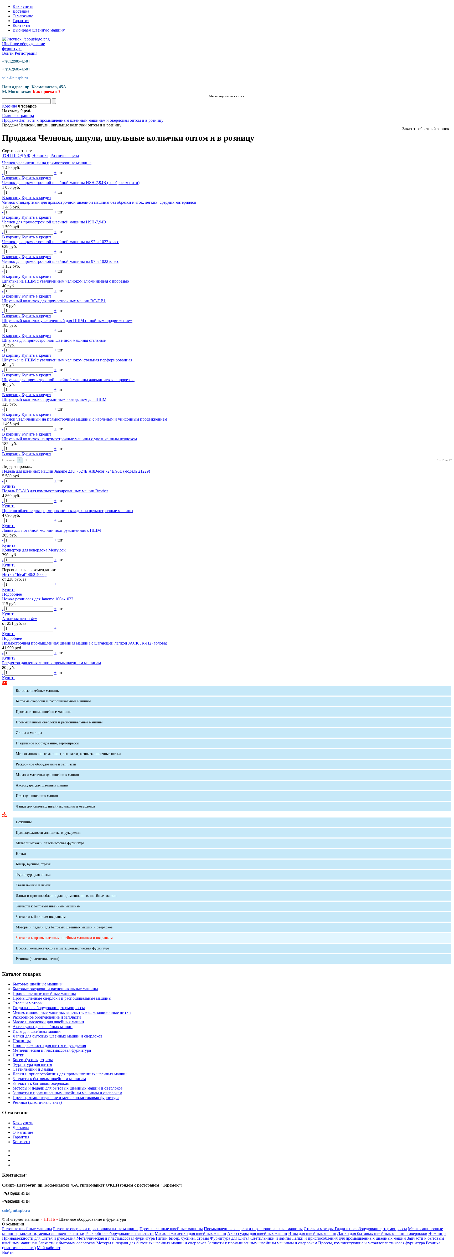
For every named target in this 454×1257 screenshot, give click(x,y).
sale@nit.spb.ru (15, 78)
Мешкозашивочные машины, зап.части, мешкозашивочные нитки (68, 754)
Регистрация (26, 53)
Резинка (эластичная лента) (37, 959)
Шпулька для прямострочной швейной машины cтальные (54, 340)
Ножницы (24, 822)
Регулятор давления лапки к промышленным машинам (51, 663)
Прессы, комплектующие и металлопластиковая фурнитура (62, 948)
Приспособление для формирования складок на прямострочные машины (67, 510)
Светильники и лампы (33, 885)
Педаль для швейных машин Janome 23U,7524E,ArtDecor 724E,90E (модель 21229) (76, 471)
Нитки (21, 854)
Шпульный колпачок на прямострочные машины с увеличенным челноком (69, 439)
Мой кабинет (48, 1247)
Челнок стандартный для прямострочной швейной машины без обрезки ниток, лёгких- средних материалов (99, 202)
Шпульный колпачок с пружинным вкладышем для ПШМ (54, 399)
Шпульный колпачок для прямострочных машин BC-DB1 (54, 301)
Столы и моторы (29, 733)
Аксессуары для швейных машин (42, 785)
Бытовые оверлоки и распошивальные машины (53, 701)
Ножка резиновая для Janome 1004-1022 (37, 599)
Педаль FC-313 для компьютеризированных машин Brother (55, 491)
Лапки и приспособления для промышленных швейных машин (66, 896)
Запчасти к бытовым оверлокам (41, 917)
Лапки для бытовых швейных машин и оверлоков (55, 806)
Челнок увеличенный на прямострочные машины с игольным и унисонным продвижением (84, 419)
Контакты (21, 25)
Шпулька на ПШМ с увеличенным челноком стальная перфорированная (67, 360)
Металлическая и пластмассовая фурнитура (50, 843)
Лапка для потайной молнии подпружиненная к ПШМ (51, 530)
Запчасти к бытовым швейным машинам (48, 906)
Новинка (40, 155)
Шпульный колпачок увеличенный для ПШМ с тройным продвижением (67, 320)
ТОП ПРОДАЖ (16, 155)
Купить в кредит (36, 178)
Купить (8, 486)
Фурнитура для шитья (33, 875)
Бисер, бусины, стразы (33, 864)
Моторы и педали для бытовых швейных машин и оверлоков (64, 927)
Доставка (21, 11)
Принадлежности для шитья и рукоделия (48, 833)
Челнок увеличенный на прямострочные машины (46, 163)
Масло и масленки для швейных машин (47, 775)
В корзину (11, 178)
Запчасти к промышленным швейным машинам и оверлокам (64, 938)
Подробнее (12, 594)
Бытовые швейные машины (37, 691)
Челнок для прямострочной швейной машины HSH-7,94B (54, 222)
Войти (8, 53)
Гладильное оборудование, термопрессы (47, 743)
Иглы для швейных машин (37, 796)
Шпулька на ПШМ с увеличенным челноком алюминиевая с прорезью (65, 281)
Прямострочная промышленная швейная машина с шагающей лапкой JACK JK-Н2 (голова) (84, 643)
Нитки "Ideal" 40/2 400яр (24, 574)
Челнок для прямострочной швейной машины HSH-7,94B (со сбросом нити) (71, 182)
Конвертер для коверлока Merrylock (34, 550)
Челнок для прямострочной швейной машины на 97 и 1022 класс (60, 241)
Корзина (9, 106)
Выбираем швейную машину (39, 30)
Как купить (23, 6)
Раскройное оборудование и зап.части (46, 764)
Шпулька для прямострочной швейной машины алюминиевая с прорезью (68, 379)
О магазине (23, 16)
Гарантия (21, 20)
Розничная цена (64, 155)
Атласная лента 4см (19, 618)
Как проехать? (46, 91)
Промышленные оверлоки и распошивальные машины (59, 722)
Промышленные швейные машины (43, 712)
